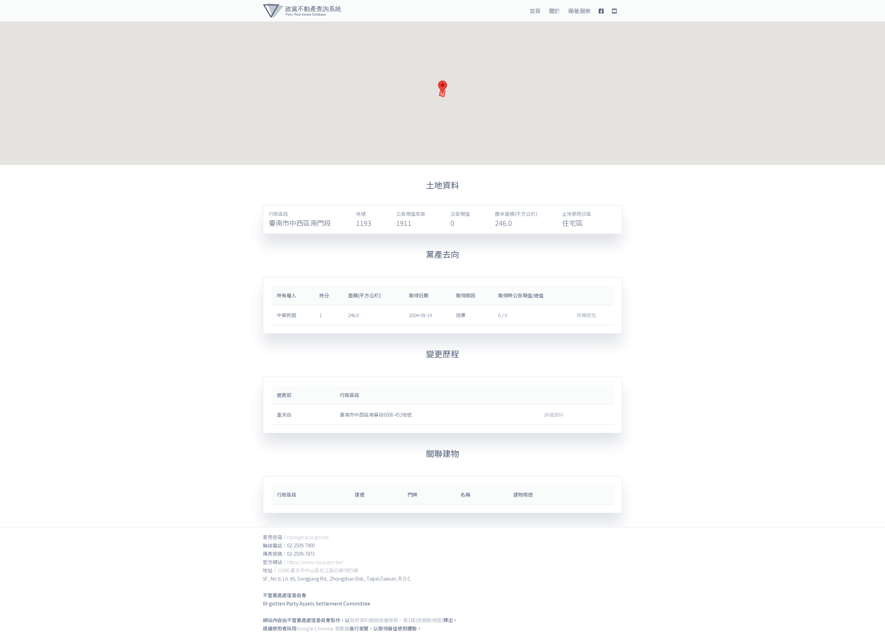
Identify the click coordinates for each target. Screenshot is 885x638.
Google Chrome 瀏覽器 (323, 628)
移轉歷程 (586, 315)
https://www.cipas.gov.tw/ (315, 561)
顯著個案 (579, 11)
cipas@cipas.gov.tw (308, 537)
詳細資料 (553, 414)
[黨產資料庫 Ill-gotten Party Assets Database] (302, 11)
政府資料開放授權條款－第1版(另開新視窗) (396, 620)
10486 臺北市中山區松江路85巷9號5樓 (317, 570)
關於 (554, 11)
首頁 (535, 11)
